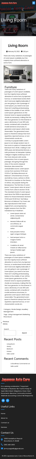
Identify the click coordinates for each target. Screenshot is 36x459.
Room (10, 317)
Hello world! (10, 354)
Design (18, 309)
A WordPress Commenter (19, 364)
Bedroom (10, 349)
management (17, 314)
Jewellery (24, 309)
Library (9, 346)
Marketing (26, 314)
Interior (9, 351)
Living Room (11, 344)
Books (14, 309)
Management (8, 312)
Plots (6, 317)
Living (10, 314)
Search (6, 329)
